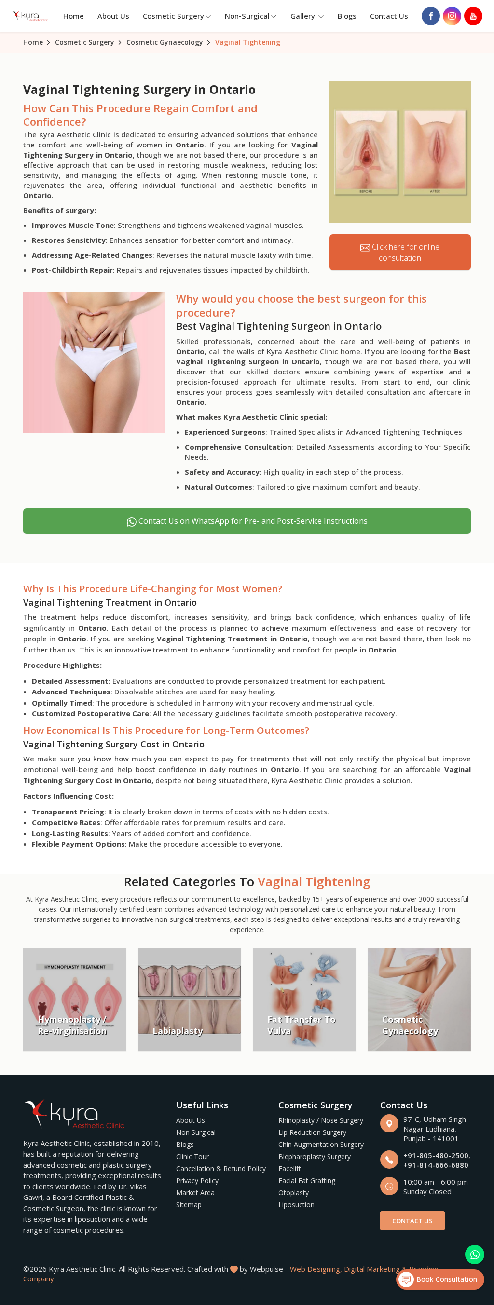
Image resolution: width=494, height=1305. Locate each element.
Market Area (195, 1192)
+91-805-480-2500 (435, 1155)
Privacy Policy (197, 1180)
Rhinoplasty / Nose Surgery (320, 1120)
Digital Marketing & (375, 1269)
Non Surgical (196, 1132)
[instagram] (452, 16)
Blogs (347, 16)
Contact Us (389, 16)
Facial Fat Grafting (306, 1180)
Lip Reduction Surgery (312, 1132)
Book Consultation (445, 1279)
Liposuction (296, 1204)
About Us (113, 16)
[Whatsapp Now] (474, 1254)
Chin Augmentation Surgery (321, 1144)
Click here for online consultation (404, 252)
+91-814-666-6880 (435, 1165)
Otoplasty (293, 1192)
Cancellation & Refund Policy (221, 1168)
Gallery (303, 16)
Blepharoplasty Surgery (314, 1156)
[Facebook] (431, 16)
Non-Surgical (247, 16)
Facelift (289, 1168)
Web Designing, (316, 1269)
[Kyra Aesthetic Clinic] (31, 16)
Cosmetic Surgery (173, 16)
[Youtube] (473, 16)
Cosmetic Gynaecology (164, 42)
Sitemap (189, 1204)
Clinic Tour (192, 1156)
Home (73, 16)
